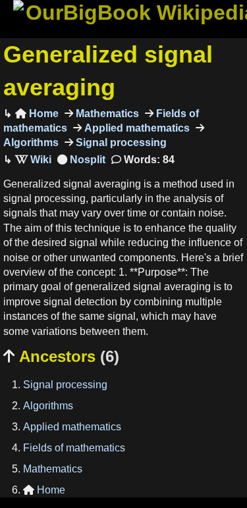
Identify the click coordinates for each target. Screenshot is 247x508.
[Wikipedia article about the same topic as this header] (33, 159)
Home (37, 113)
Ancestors (61, 356)
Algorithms (48, 405)
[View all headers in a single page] (81, 159)
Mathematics (106, 113)
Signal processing (120, 142)
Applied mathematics (136, 128)
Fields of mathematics (74, 447)
